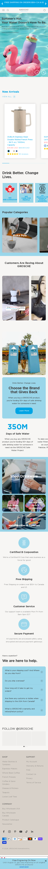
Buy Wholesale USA (11, 809)
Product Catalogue (10, 820)
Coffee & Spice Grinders (8, 782)
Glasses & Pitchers (10, 788)
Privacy (29, 778)
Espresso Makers (9, 769)
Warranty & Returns (34, 766)
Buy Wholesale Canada (9, 814)
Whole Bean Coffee (11, 773)
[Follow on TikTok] (26, 831)
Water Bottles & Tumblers (9, 763)
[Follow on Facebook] (3, 831)
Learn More (24, 411)
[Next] (46, 4)
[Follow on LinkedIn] (32, 831)
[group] (24, 45)
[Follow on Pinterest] (15, 831)
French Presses (9, 777)
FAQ (28, 770)
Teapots (5, 792)
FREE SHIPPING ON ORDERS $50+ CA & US (24, 2)
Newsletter (7, 824)
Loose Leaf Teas (9, 797)
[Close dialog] (46, 861)
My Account (31, 762)
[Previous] (2, 4)
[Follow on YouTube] (20, 831)
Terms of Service (33, 782)
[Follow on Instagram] (9, 831)
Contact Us (31, 774)
